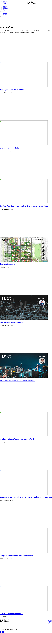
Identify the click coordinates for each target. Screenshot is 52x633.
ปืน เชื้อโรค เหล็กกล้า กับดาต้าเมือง (11, 614)
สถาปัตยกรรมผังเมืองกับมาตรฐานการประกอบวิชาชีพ (17, 439)
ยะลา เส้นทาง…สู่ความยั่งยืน (9, 148)
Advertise (50, 621)
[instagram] (4, 632)
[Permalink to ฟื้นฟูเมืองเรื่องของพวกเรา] (24, 261)
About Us (50, 620)
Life (3, 9)
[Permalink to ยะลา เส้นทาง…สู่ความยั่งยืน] (24, 144)
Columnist (5, 13)
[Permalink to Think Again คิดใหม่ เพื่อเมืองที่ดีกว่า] (24, 86)
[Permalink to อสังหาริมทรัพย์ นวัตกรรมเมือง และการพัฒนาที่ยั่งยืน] (24, 377)
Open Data (5, 14)
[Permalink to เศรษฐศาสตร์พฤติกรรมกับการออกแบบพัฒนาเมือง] (24, 552)
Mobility (4, 10)
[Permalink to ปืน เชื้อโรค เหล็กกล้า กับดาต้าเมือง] (24, 610)
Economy (4, 7)
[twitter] (2, 632)
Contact (50, 622)
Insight (4, 11)
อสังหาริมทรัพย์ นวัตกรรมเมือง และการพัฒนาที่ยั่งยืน (17, 381)
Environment (5, 6)
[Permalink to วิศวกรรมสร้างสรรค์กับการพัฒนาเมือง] (24, 319)
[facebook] (1, 632)
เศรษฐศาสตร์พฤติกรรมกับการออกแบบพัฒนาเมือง (16, 555)
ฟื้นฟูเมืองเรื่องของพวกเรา (8, 264)
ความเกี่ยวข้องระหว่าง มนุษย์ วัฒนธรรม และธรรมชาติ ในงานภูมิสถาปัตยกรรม (26, 497)
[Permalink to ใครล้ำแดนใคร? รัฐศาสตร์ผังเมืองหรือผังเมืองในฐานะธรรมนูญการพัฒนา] (24, 203)
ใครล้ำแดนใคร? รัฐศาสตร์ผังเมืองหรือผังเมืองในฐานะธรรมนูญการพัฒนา (24, 206)
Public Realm (5, 8)
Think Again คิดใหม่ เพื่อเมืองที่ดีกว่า (12, 90)
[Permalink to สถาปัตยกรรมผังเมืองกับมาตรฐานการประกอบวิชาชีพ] (24, 436)
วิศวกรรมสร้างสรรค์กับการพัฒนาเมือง (12, 322)
